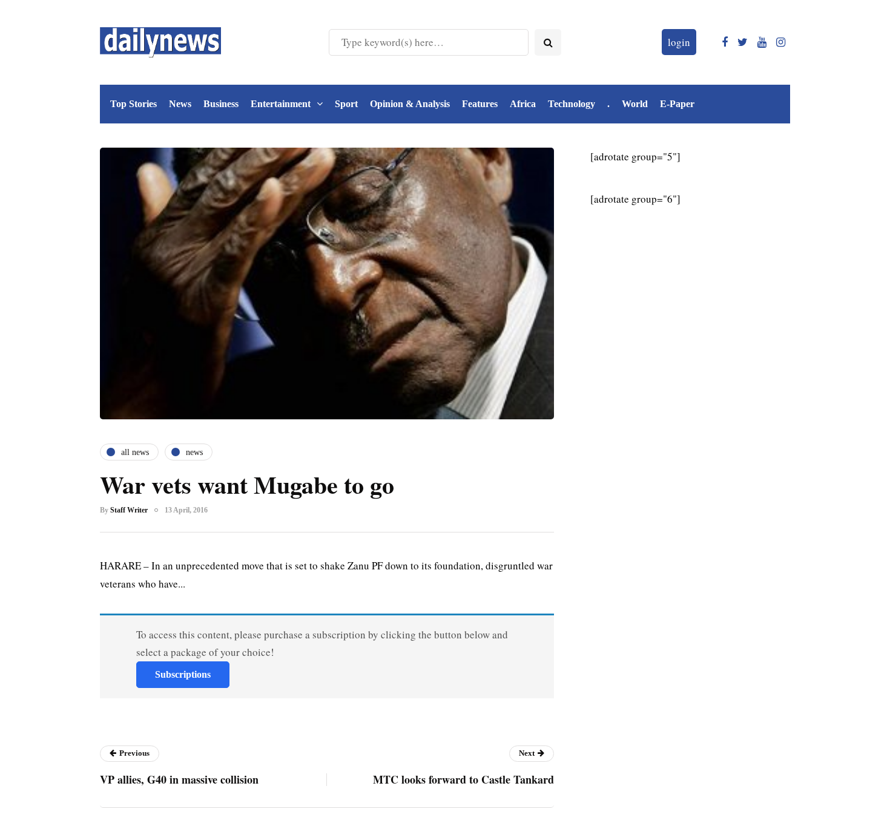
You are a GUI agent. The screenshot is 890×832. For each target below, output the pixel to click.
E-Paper (677, 104)
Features (480, 104)
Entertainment (281, 104)
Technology (571, 104)
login (679, 42)
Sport (346, 104)
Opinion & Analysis (410, 104)
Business (221, 104)
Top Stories (133, 104)
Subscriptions (183, 674)
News (180, 104)
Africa (523, 104)
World (635, 104)
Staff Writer (129, 510)
